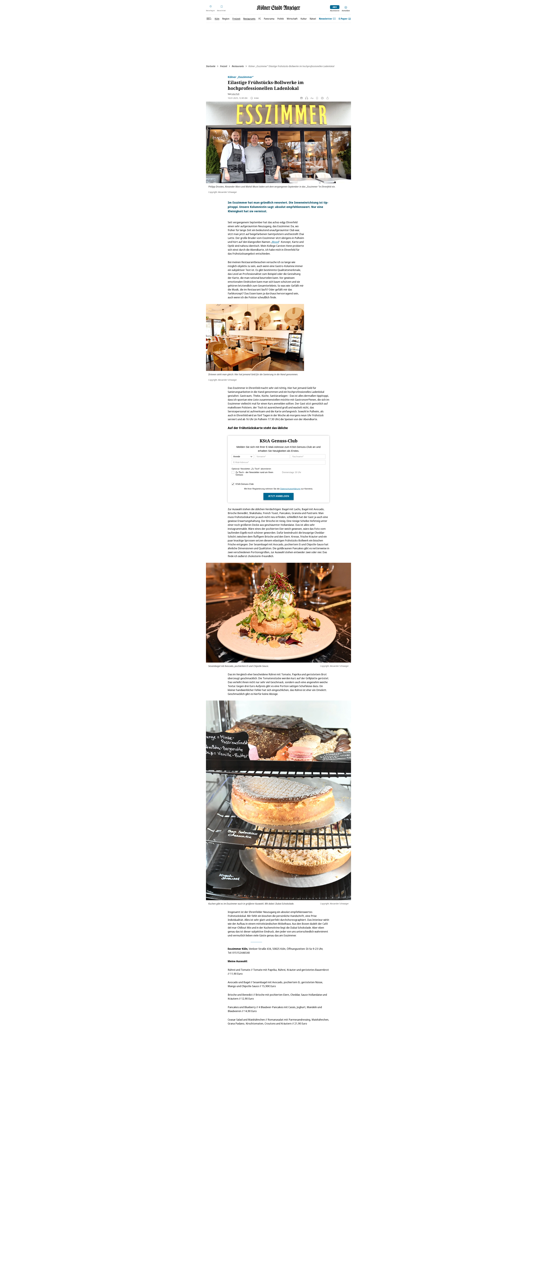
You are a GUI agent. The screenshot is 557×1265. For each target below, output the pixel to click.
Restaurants (238, 66)
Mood (275, 242)
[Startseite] (278, 7)
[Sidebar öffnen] (209, 19)
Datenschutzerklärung (290, 489)
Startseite (210, 66)
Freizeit (223, 66)
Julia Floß (235, 94)
